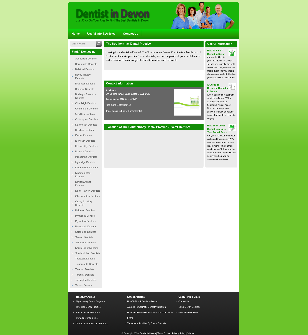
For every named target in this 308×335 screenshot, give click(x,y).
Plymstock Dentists (85, 226)
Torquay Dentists (84, 274)
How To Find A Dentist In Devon (142, 301)
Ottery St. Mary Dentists (83, 203)
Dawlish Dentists (84, 130)
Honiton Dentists (84, 151)
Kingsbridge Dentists (86, 167)
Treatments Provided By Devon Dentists (146, 323)
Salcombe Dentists (85, 231)
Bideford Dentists (84, 69)
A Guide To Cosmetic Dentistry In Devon (217, 88)
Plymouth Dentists (85, 215)
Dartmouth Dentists (86, 124)
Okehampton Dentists (87, 196)
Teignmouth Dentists (86, 263)
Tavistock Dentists (85, 258)
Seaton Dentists (84, 237)
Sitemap (191, 333)
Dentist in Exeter (119, 111)
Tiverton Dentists (84, 269)
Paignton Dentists (85, 210)
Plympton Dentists (85, 221)
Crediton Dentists (85, 113)
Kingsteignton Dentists (83, 174)
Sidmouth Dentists (85, 242)
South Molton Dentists (87, 253)
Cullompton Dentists (86, 119)
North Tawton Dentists (87, 190)
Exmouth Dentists (85, 140)
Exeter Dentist (135, 111)
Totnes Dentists (84, 285)
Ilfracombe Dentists (86, 156)
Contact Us (183, 301)
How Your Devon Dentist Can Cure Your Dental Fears (217, 129)
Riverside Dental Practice (88, 307)
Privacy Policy (179, 333)
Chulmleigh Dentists (86, 108)
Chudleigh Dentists (85, 103)
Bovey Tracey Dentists (83, 76)
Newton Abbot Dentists (83, 183)
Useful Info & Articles (188, 312)
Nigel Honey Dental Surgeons (90, 301)
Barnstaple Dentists (86, 63)
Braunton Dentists (85, 83)
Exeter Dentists (83, 135)
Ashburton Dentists (86, 58)
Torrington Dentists (85, 280)
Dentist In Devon (148, 333)
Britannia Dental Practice (88, 312)
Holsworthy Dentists (86, 146)
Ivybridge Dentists (85, 162)
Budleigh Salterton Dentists (85, 96)
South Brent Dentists (86, 247)
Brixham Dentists (84, 89)
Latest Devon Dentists (189, 307)
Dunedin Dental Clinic (86, 318)
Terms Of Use (163, 333)
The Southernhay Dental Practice (92, 323)
